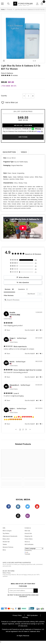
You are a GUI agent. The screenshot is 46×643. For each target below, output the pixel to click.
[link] (23, 102)
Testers (5, 545)
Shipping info (28, 536)
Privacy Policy (17, 615)
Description (9, 152)
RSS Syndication (32, 615)
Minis (4, 550)
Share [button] (8, 330)
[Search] (8, 3)
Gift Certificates (29, 545)
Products (9, 10)
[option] (23, 38)
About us (27, 542)
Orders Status (29, 539)
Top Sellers (6, 534)
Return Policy (6, 573)
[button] (37, 330)
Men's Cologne (7, 531)
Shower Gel (6, 542)
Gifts (4, 528)
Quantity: (4, 96)
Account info (28, 534)
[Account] (37, 4)
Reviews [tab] (7, 289)
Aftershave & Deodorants (10, 536)
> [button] (30, 429)
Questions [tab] (21, 289)
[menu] (2, 3)
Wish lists (27, 531)
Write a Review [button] (24, 277)
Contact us (28, 528)
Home (3, 10)
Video (24, 152)
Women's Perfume (8, 547)
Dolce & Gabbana (7, 73)
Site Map (25, 617)
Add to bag (23, 137)
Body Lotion (6, 539)
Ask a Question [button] (24, 282)
